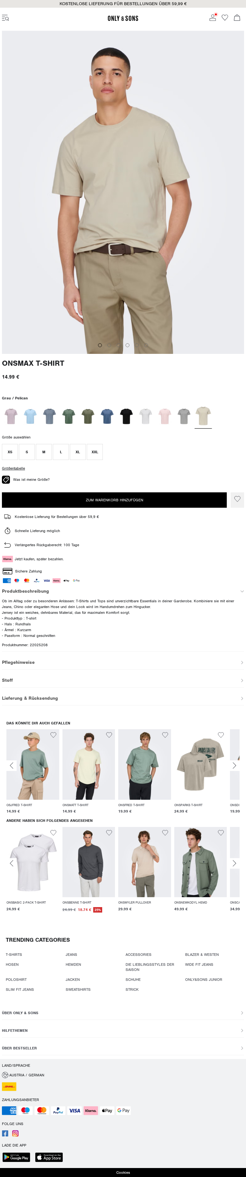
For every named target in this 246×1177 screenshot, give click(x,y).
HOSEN (12, 964)
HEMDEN (73, 964)
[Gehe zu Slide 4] (127, 345)
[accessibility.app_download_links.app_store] (51, 1158)
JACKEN (73, 979)
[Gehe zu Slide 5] (137, 345)
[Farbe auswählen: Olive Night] (88, 416)
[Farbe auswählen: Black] (126, 416)
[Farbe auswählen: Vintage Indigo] (107, 416)
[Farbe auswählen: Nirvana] (11, 416)
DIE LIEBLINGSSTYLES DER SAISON (150, 967)
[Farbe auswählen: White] (145, 416)
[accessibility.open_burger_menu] (5, 18)
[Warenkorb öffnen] (237, 18)
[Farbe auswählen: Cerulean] (30, 416)
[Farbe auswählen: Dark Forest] (69, 416)
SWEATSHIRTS (78, 989)
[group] (32, 772)
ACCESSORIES (139, 954)
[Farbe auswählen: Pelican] (203, 416)
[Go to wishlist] (225, 19)
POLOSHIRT (16, 979)
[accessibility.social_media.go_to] (5, 1135)
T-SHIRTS (14, 954)
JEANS (71, 954)
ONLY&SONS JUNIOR (203, 979)
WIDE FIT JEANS (199, 964)
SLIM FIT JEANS (20, 989)
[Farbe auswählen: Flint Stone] (49, 416)
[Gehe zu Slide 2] (109, 345)
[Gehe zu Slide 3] (118, 345)
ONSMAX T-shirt (33, 363)
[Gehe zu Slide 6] (146, 345)
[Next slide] (234, 765)
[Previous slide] (11, 765)
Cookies (123, 1172)
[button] (10, 452)
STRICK (132, 989)
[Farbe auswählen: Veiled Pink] (165, 416)
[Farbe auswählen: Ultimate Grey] (184, 416)
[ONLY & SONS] (123, 19)
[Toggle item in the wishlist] (237, 500)
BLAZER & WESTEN (202, 954)
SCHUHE (133, 979)
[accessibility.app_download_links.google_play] (18, 1158)
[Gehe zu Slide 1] (100, 345)
